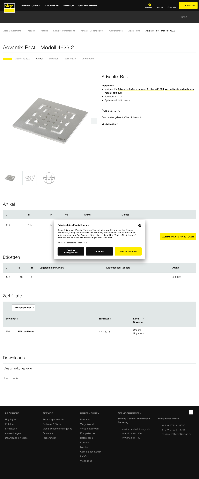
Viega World (87, 424)
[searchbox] (97, 17)
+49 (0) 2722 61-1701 (173, 429)
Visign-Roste (134, 30)
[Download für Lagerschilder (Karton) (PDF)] (66, 268)
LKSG (83, 456)
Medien (84, 447)
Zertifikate (70, 58)
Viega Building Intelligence (57, 428)
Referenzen (86, 437)
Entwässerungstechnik (64, 30)
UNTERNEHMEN (89, 413)
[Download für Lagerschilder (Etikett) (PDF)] (132, 268)
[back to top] (191, 412)
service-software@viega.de (177, 434)
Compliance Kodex (90, 451)
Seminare (48, 433)
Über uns (85, 419)
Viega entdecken (89, 428)
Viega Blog (86, 460)
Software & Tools (52, 424)
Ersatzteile (11, 428)
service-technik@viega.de (136, 429)
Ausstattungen (116, 30)
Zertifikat (11, 318)
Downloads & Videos (16, 437)
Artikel (39, 58)
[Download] (167, 319)
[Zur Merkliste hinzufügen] (194, 47)
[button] (99, 368)
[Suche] (194, 17)
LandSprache (138, 320)
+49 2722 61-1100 (132, 433)
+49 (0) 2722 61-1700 (173, 425)
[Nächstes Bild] (94, 121)
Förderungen (49, 437)
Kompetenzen (88, 433)
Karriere (84, 442)
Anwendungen (13, 433)
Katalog (44, 30)
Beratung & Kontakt (53, 419)
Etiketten (54, 58)
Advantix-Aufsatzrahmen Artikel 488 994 (141, 89)
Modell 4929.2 (22, 58)
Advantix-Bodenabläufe (92, 30)
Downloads (88, 58)
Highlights (10, 419)
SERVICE (48, 413)
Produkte (31, 30)
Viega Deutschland (12, 30)
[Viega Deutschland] (9, 5)
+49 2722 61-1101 (132, 437)
